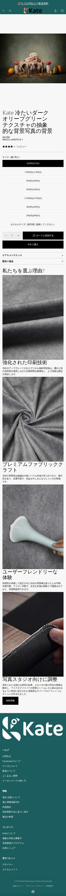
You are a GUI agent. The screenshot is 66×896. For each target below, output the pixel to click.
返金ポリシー (18, 886)
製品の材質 (7, 816)
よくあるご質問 (9, 775)
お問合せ (6, 756)
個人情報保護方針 (11, 802)
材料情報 (10, 700)
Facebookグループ (11, 761)
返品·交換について (11, 797)
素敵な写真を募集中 (12, 838)
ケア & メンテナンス (12, 255)
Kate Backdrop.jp (28, 881)
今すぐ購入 (33, 244)
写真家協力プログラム (13, 843)
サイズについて (9, 766)
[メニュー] (3, 10)
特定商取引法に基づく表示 (15, 811)
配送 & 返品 (7, 261)
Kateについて (9, 833)
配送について (8, 770)
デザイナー (7, 864)
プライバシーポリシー (35, 886)
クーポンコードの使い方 (14, 780)
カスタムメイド (9, 869)
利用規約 (6, 807)
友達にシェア (8, 848)
